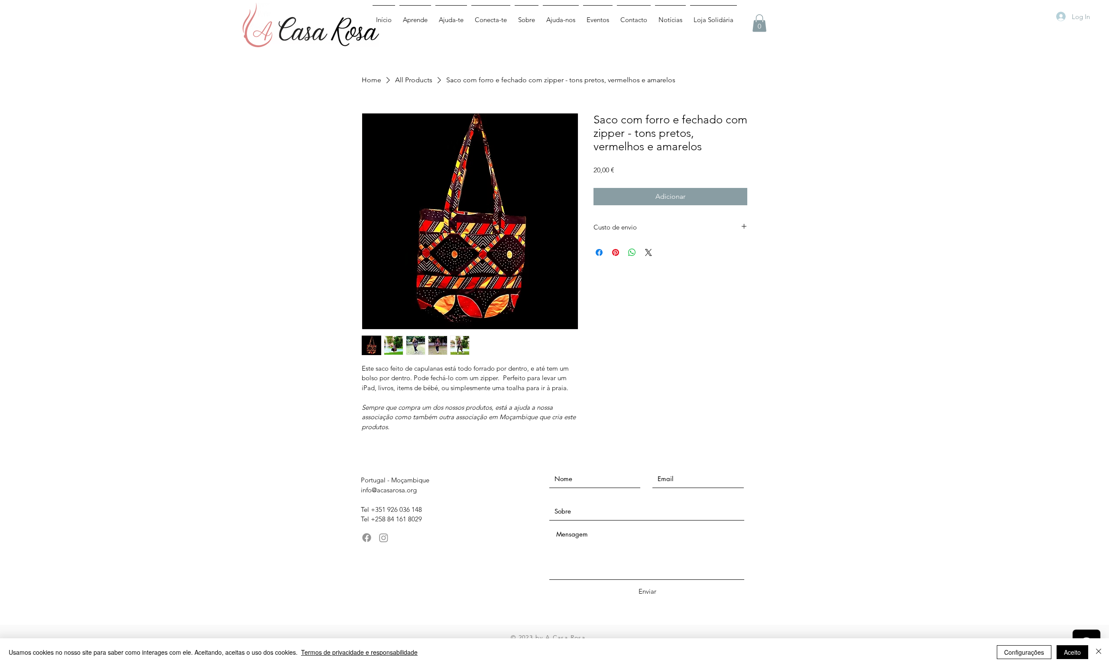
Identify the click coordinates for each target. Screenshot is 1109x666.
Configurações (1024, 652)
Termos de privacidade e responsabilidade (359, 652)
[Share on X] (648, 252)
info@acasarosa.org (389, 490)
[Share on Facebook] (599, 252)
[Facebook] (367, 537)
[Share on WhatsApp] (632, 252)
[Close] (1098, 652)
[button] (759, 23)
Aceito (1072, 652)
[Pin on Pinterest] (615, 252)
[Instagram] (383, 537)
